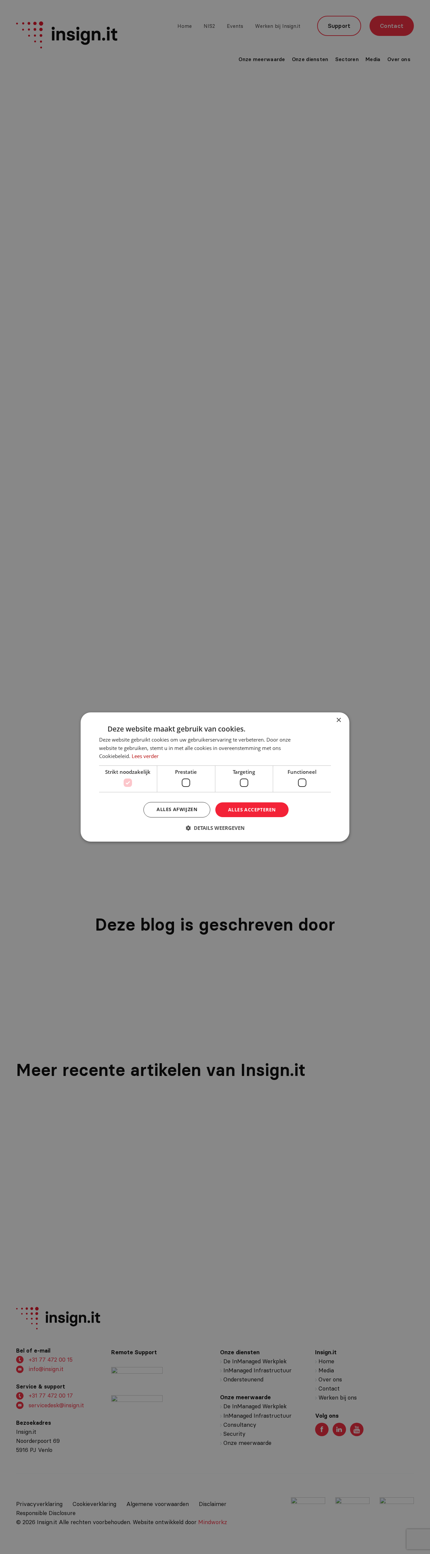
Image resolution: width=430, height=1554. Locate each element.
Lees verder (145, 756)
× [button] (338, 720)
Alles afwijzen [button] (177, 809)
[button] (215, 828)
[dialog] (215, 777)
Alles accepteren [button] (251, 809)
